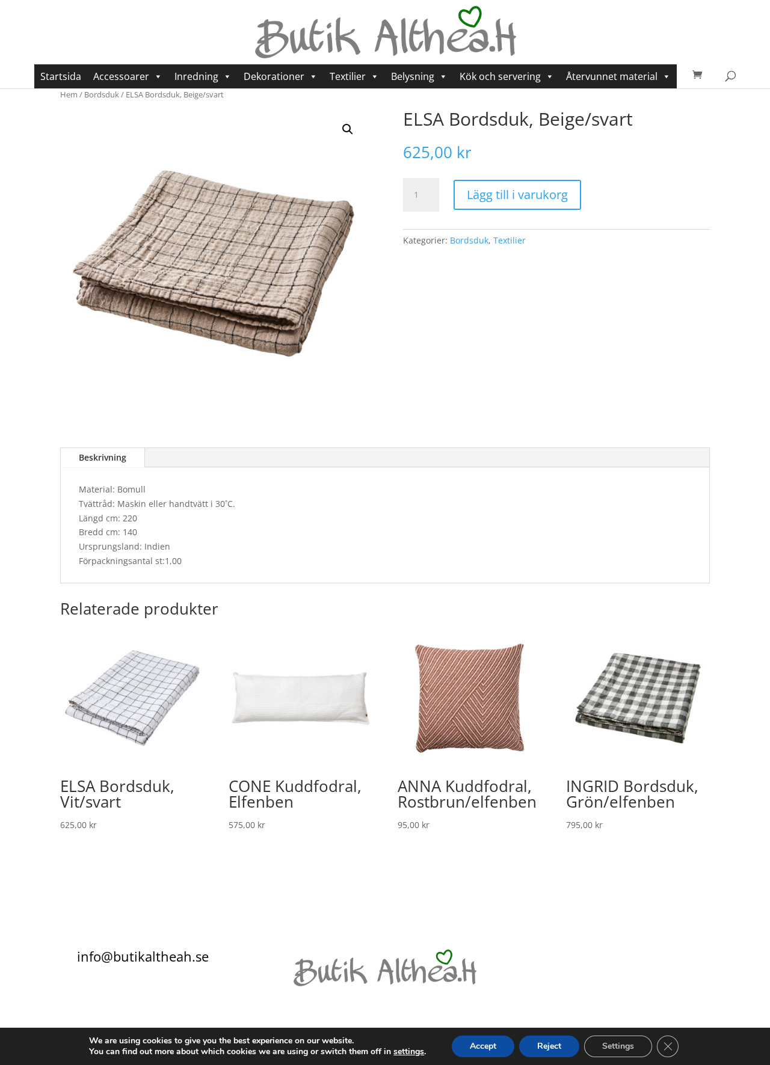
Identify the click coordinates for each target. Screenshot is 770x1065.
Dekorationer (274, 76)
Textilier (348, 76)
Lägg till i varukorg (517, 194)
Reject (549, 1046)
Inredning (196, 76)
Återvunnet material (612, 76)
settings (408, 1051)
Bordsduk (101, 94)
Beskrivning (102, 457)
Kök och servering (500, 76)
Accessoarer (121, 76)
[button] (348, 129)
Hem (69, 94)
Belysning (412, 76)
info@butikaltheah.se (143, 956)
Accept (483, 1046)
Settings (618, 1046)
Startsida (60, 76)
